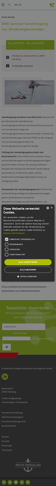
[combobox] (47, 208)
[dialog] (28, 243)
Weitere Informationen (14, 233)
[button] (28, 276)
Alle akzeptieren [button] (28, 262)
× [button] (52, 208)
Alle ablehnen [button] (28, 269)
